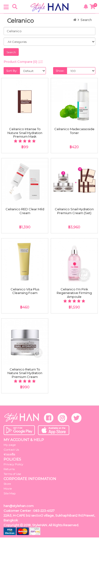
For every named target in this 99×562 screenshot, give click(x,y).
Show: (60, 70)
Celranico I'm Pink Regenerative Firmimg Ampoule (74, 293)
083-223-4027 (44, 510)
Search (86, 20)
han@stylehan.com (19, 506)
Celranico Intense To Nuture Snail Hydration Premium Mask (24, 132)
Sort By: (11, 70)
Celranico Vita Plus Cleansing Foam (25, 291)
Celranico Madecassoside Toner (74, 131)
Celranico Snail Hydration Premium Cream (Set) (74, 211)
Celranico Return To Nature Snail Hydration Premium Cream (24, 373)
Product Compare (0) (20, 62)
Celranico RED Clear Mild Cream (25, 211)
